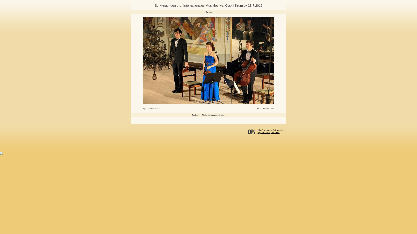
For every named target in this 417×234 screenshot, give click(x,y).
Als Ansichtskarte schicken (213, 115)
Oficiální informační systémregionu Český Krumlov (271, 131)
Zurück (209, 12)
